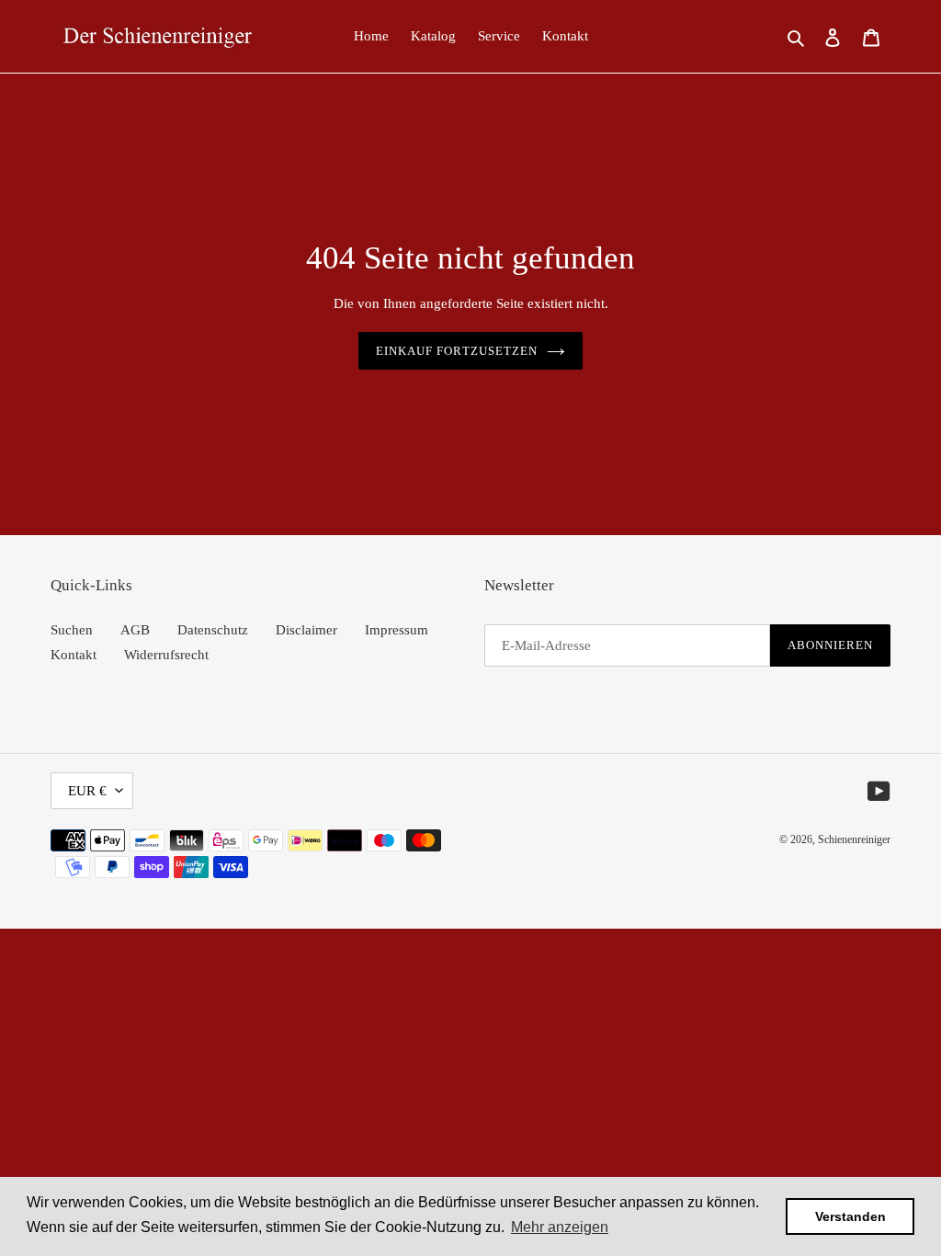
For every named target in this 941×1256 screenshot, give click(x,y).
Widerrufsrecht (166, 654)
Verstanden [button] (850, 1216)
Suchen (72, 629)
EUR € (87, 790)
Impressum (396, 629)
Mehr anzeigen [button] (559, 1227)
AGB (135, 629)
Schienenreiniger (854, 839)
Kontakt (73, 654)
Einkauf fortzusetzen (457, 351)
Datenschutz (212, 629)
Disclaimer (306, 629)
